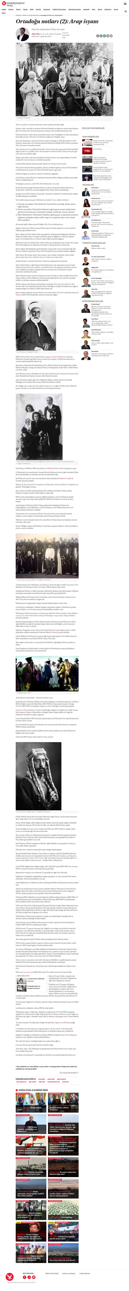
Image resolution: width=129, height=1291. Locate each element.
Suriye (18, 710)
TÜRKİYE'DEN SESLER (59, 9)
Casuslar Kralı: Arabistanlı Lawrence (35, 980)
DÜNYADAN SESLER (74, 9)
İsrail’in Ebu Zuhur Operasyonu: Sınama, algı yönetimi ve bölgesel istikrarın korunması (62, 1128)
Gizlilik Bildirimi (85, 1273)
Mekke (50, 468)
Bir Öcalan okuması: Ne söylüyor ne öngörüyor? (27, 1129)
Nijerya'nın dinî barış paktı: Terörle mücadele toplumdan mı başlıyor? (30, 1258)
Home (18, 15)
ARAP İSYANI (51, 1079)
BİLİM (31, 9)
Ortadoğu (51, 245)
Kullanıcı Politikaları (68, 1273)
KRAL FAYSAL (32, 1082)
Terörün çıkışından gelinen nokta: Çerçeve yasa (30, 1173)
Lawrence (27, 972)
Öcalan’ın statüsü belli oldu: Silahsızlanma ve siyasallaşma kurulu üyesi (101, 192)
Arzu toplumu (61, 1217)
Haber (4, 9)
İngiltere (24, 609)
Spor (93, 9)
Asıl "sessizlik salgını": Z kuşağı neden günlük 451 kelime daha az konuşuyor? (103, 213)
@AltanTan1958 (46, 36)
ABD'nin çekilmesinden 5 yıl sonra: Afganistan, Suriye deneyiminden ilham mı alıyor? (102, 323)
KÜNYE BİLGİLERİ (51, 1273)
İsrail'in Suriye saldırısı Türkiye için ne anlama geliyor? (62, 1194)
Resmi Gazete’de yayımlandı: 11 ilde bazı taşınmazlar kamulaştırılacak (103, 142)
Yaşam (25, 9)
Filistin (38, 710)
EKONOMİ (86, 9)
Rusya (18, 725)
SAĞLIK (100, 9)
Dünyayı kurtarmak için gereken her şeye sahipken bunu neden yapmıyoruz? (103, 202)
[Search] (126, 11)
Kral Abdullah (21, 1082)
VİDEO (4, 13)
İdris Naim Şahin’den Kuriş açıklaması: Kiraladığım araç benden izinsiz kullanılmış (102, 177)
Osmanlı (54, 632)
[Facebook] (24, 1277)
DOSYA (116, 9)
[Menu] (125, 4)
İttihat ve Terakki (65, 478)
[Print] (111, 35)
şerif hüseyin (61, 1079)
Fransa (32, 609)
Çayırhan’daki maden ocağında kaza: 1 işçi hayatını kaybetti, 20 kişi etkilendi (103, 169)
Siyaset (11, 9)
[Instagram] (33, 1277)
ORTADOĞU (41, 1079)
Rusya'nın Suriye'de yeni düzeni (62, 1259)
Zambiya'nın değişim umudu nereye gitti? (62, 1238)
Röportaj (108, 9)
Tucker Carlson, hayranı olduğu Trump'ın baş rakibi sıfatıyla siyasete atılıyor (29, 1237)
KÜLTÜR (38, 9)
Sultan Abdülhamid (58, 357)
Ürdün (34, 825)
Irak (17, 866)
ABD (64, 1023)
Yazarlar (46, 9)
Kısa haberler (97, 149)
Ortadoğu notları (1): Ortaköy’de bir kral (33, 987)
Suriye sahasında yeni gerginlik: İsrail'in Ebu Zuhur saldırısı (30, 1194)
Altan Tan (36, 34)
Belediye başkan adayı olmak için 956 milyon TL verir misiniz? (29, 1215)
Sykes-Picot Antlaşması (68, 1035)
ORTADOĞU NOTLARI (53, 1082)
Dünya (18, 9)
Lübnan (25, 710)
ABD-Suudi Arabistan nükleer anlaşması (63, 1108)
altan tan (65, 1082)
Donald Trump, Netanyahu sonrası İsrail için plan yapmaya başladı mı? (102, 224)
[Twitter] (29, 1277)
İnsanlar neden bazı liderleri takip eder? (63, 1173)
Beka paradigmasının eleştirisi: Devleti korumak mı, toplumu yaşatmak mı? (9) (30, 1151)
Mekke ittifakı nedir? (29, 1109)
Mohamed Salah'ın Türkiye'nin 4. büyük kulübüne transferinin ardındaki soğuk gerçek (103, 235)
